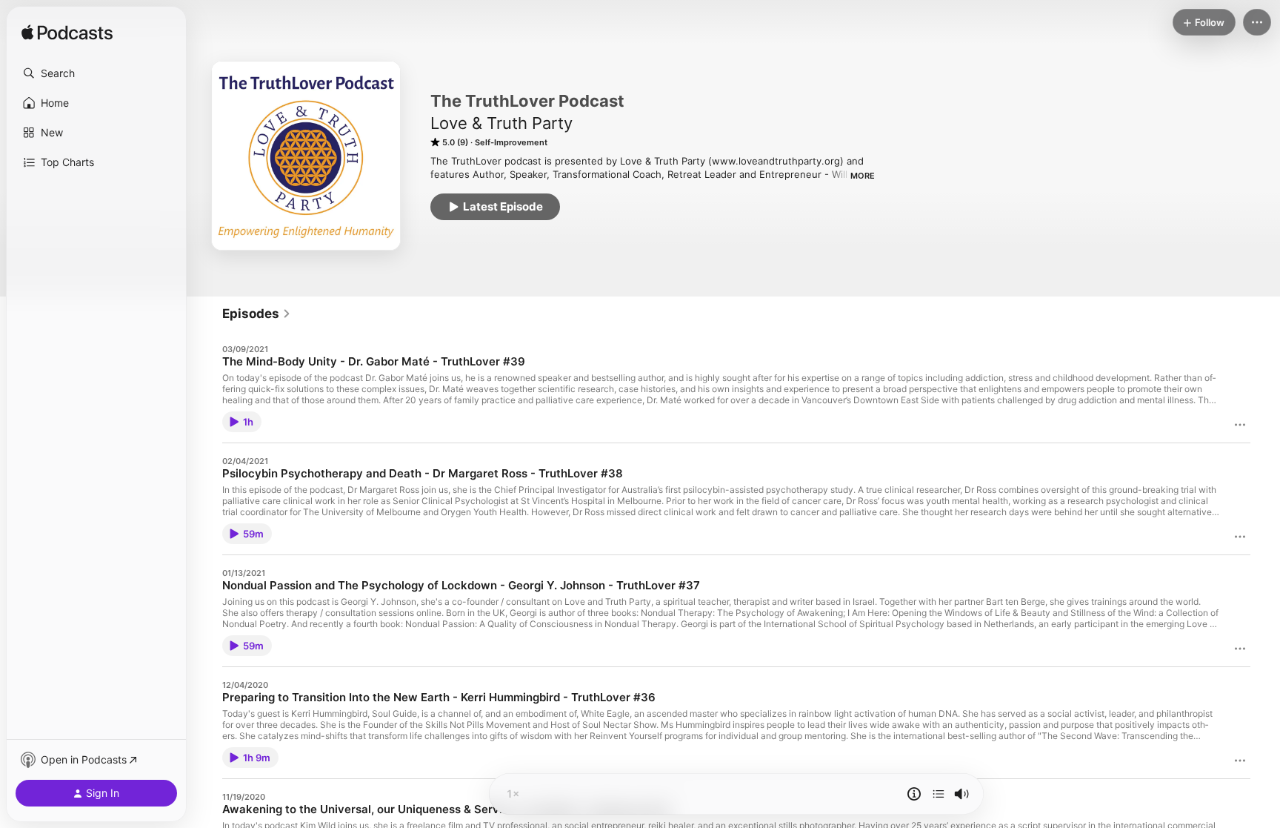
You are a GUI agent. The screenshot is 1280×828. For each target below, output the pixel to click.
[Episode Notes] (914, 794)
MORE (862, 175)
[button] (96, 73)
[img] (67, 33)
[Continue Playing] (938, 794)
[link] (256, 313)
